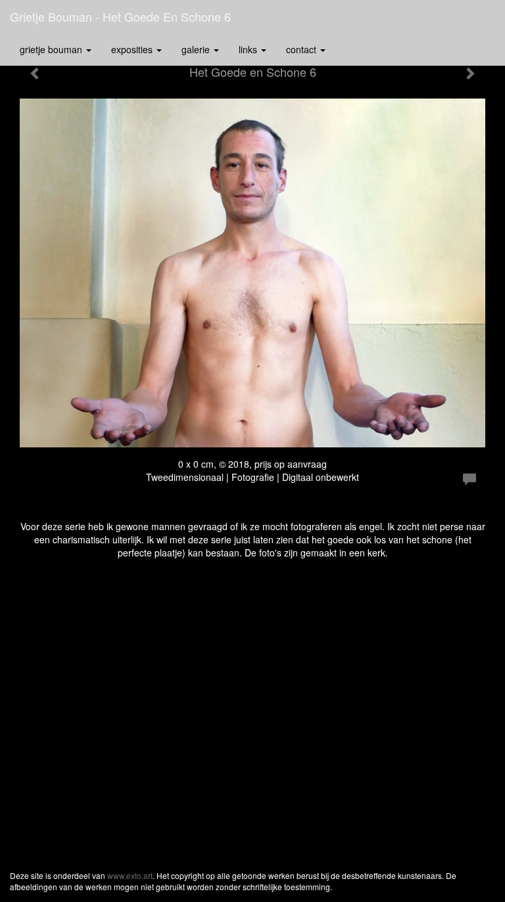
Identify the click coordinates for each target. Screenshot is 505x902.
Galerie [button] (196, 49)
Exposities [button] (133, 49)
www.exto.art (130, 875)
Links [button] (249, 49)
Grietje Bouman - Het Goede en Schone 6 (120, 16)
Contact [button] (302, 49)
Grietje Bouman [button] (52, 49)
